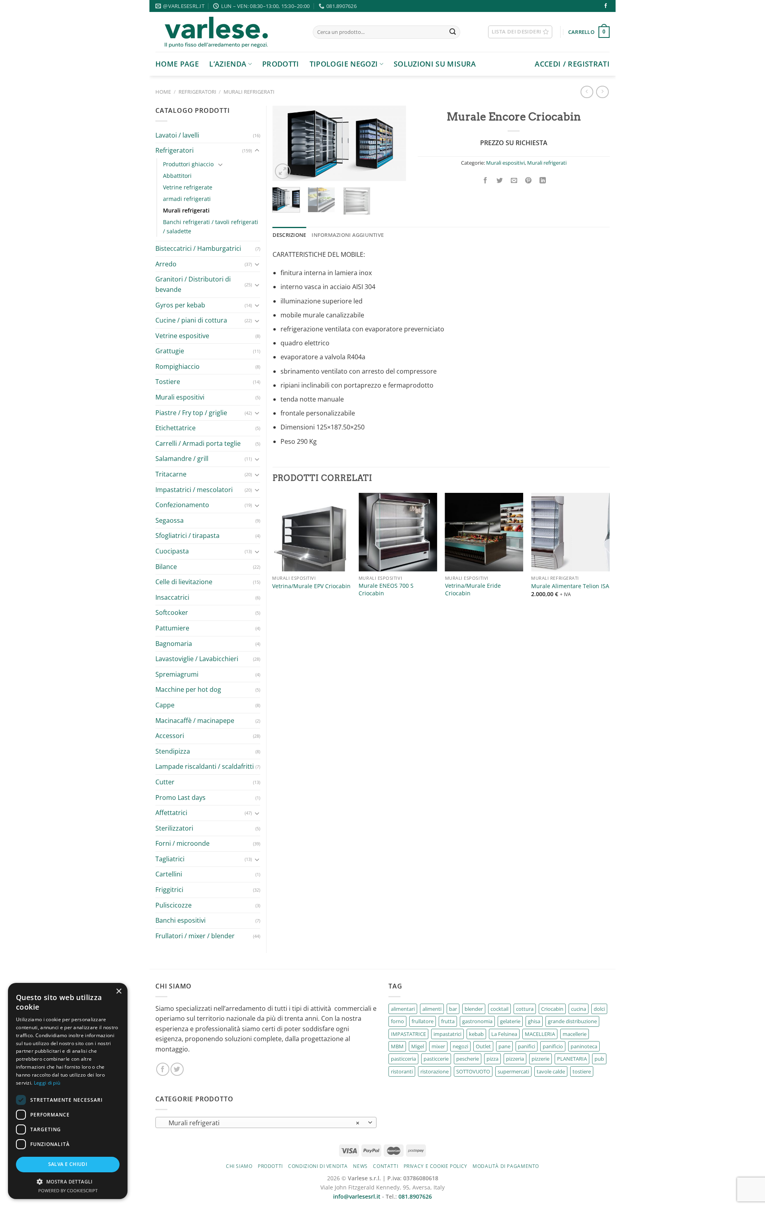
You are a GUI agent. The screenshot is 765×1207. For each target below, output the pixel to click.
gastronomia (477, 1021)
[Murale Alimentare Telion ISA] (570, 532)
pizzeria (515, 1058)
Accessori (169, 735)
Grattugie (169, 351)
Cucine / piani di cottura (191, 320)
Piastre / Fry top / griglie (191, 412)
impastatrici (447, 1034)
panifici (526, 1046)
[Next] (393, 144)
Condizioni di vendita (318, 1166)
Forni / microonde (182, 843)
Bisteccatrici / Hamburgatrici (198, 248)
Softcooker (171, 612)
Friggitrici (169, 889)
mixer (438, 1046)
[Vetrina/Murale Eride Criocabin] (484, 532)
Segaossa (169, 520)
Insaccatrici (172, 597)
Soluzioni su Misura (435, 64)
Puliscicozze (173, 905)
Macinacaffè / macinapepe (194, 720)
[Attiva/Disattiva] (257, 151)
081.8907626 (415, 1196)
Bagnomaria (173, 643)
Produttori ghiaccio (188, 164)
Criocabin (552, 1008)
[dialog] (68, 1091)
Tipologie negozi (344, 64)
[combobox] (266, 1122)
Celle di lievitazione (183, 581)
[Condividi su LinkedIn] (542, 180)
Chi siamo (239, 1166)
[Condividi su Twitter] (499, 180)
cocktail (499, 1008)
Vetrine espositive (182, 335)
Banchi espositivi (180, 920)
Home (163, 91)
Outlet (483, 1046)
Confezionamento (182, 504)
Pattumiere (172, 628)
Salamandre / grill (181, 458)
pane (504, 1046)
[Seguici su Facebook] (605, 6)
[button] (68, 1181)
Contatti (385, 1166)
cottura (525, 1008)
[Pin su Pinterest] (528, 180)
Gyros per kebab (180, 305)
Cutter (165, 782)
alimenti (431, 1008)
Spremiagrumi (176, 674)
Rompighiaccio (177, 366)
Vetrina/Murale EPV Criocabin (311, 586)
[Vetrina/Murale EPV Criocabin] (311, 532)
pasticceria (403, 1058)
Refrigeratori (197, 91)
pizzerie (540, 1058)
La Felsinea (504, 1034)
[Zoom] (282, 171)
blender (474, 1008)
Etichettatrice (175, 427)
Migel (417, 1046)
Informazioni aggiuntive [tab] (348, 234)
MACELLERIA (540, 1034)
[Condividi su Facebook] (485, 180)
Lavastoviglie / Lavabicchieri (196, 658)
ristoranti (402, 1071)
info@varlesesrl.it (357, 1196)
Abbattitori (177, 175)
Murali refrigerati (249, 91)
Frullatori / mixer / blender (195, 935)
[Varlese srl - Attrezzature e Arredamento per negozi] (228, 32)
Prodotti (280, 64)
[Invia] (452, 32)
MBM (397, 1046)
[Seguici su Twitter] (177, 1069)
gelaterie (510, 1021)
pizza (492, 1058)
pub (599, 1058)
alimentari (403, 1008)
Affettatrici (171, 812)
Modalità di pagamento (506, 1166)
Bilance (166, 566)
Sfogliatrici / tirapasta (187, 535)
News (360, 1166)
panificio (553, 1046)
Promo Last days (180, 797)
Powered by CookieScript (68, 1190)
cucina (578, 1008)
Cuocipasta (172, 551)
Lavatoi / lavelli (177, 135)
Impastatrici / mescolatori (194, 489)
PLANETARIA (572, 1058)
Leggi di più (47, 1082)
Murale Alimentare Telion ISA (570, 586)
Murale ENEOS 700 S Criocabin (386, 589)
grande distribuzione (572, 1021)
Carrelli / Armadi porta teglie (198, 443)
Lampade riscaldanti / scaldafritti (204, 766)
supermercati (513, 1071)
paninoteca (584, 1046)
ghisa (534, 1021)
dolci (599, 1008)
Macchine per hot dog (188, 689)
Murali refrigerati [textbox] (262, 1122)
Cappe (165, 705)
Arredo (166, 264)
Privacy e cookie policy (435, 1166)
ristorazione (434, 1071)
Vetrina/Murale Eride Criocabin (473, 589)
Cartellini (168, 874)
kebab (476, 1034)
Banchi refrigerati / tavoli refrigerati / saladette (210, 226)
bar (453, 1008)
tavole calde (551, 1071)
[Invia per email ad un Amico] (514, 180)
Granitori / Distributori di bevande (193, 284)
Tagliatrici (169, 859)
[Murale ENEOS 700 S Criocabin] (398, 532)
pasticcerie (436, 1058)
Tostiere (167, 381)
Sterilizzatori (174, 828)
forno (397, 1021)
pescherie (467, 1058)
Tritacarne (170, 474)
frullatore (423, 1021)
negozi (460, 1046)
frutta (448, 1021)
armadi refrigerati (187, 199)
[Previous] (285, 144)
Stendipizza (172, 751)
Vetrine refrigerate (187, 187)
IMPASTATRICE (408, 1034)
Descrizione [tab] (289, 234)
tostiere (582, 1071)
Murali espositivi (179, 397)
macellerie (574, 1034)
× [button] (119, 991)
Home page (177, 64)
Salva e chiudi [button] (68, 1164)
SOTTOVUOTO (473, 1071)
